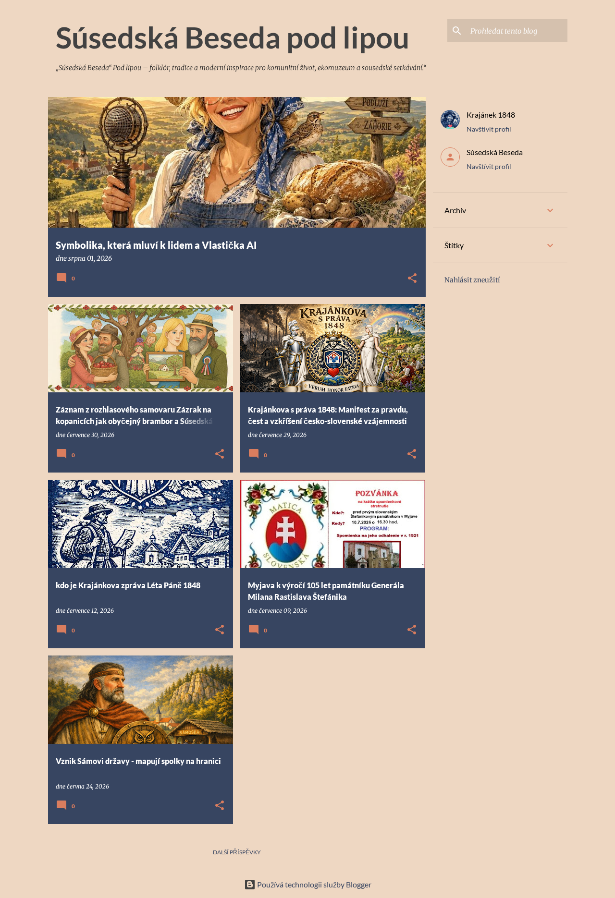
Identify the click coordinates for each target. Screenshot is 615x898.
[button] (412, 278)
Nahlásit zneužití (472, 280)
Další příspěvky (237, 852)
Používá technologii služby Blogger (313, 884)
